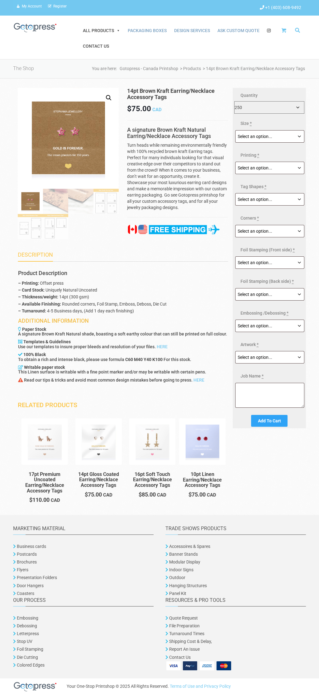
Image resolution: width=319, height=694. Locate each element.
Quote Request (183, 618)
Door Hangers (30, 585)
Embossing (27, 618)
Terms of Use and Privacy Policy (200, 686)
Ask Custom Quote (238, 30)
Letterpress (27, 633)
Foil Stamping (29, 649)
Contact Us (96, 46)
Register (60, 6)
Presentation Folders (36, 577)
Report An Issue (184, 649)
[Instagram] (268, 30)
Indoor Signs (180, 569)
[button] (108, 97)
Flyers (22, 569)
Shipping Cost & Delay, (190, 641)
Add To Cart (269, 420)
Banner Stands (183, 554)
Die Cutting (27, 657)
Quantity (249, 95)
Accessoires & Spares (189, 546)
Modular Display (184, 561)
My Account (32, 6)
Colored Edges (31, 665)
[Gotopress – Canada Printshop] (35, 27)
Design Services (192, 30)
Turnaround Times (186, 633)
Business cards (31, 546)
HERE (162, 346)
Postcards (27, 554)
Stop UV (24, 641)
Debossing (26, 625)
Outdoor (176, 577)
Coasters (25, 593)
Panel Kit (177, 593)
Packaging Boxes (147, 30)
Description (35, 254)
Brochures (26, 561)
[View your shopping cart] (286, 30)
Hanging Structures (187, 585)
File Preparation (184, 625)
